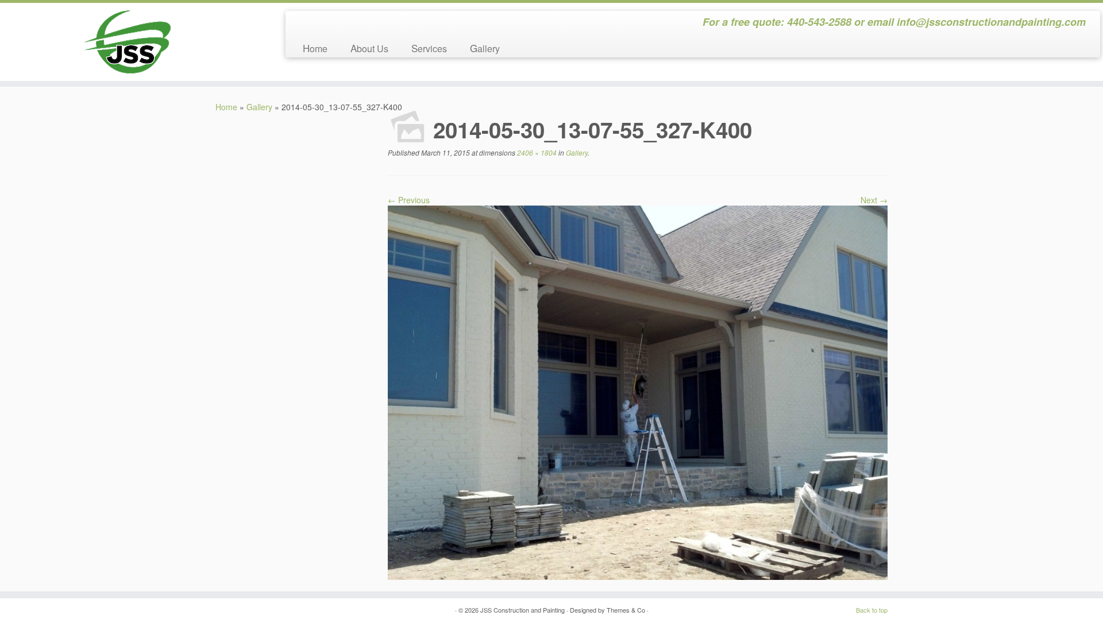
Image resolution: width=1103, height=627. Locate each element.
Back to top (872, 609)
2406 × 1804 (536, 152)
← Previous (409, 200)
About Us (369, 48)
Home (315, 48)
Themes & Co (626, 609)
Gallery (485, 48)
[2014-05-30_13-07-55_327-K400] (638, 391)
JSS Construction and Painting (522, 609)
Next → (874, 200)
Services (429, 48)
